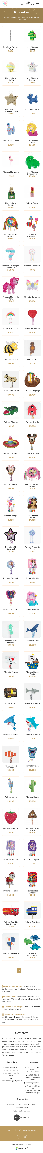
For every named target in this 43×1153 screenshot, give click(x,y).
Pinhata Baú (10, 703)
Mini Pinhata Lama (10, 141)
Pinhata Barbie (32, 578)
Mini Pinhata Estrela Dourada (11, 111)
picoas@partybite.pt (33, 1083)
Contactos (32, 1130)
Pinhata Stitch (32, 766)
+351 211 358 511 (12, 1071)
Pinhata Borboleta (32, 297)
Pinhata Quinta (32, 422)
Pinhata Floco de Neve (32, 548)
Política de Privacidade (21, 1111)
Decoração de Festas (30, 17)
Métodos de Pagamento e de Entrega (21, 1104)
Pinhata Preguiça (32, 391)
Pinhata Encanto (10, 610)
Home (6, 17)
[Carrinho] (28, 5)
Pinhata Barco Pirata (32, 673)
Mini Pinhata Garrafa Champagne (10, 204)
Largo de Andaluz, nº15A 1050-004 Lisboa (33, 1069)
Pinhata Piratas (11, 672)
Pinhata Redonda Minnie (32, 486)
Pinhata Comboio (32, 922)
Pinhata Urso (32, 360)
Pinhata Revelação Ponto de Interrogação (10, 267)
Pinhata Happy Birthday (10, 236)
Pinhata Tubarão (32, 703)
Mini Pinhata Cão (32, 110)
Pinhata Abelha (11, 360)
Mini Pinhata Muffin (10, 79)
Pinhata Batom (32, 203)
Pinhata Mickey (32, 453)
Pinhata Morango (11, 828)
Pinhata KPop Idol (11, 860)
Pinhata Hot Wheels (32, 892)
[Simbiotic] (21, 1148)
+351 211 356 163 (33, 1075)
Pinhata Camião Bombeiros (11, 923)
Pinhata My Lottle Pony (11, 298)
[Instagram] (25, 1137)
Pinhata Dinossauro (32, 954)
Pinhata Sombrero (11, 453)
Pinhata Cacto (32, 797)
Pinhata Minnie (10, 485)
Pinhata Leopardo (11, 391)
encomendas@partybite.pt (12, 1081)
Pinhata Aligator (11, 422)
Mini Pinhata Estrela (32, 79)
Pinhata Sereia (32, 610)
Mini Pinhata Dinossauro (32, 173)
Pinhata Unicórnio (32, 266)
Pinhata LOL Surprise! (10, 548)
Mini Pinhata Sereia (32, 142)
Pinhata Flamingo (11, 172)
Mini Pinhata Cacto (32, 48)
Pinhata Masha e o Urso (32, 517)
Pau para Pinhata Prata (11, 48)
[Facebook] (19, 1137)
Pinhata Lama (11, 797)
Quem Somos (20, 1130)
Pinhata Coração (32, 328)
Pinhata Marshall (10, 891)
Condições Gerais (21, 1108)
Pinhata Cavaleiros (10, 953)
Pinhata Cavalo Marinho (11, 642)
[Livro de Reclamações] (22, 1117)
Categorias (15, 17)
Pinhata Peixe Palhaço (11, 767)
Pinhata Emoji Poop (32, 829)
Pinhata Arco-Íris (10, 328)
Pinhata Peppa (10, 516)
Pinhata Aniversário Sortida (32, 236)
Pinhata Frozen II (10, 578)
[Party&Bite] (5, 4)
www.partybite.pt (12, 1067)
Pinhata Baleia (32, 641)
